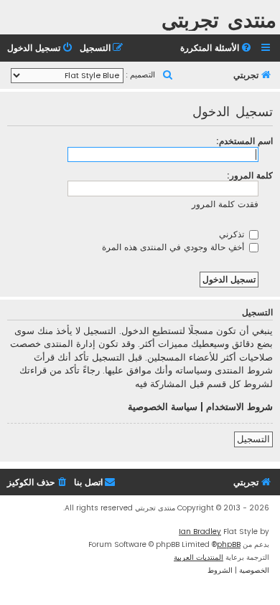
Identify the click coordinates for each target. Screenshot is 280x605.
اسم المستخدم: (244, 141)
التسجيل (253, 439)
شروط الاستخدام (239, 407)
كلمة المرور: (250, 175)
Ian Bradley (200, 531)
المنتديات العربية (198, 557)
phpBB (229, 544)
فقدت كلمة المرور (225, 204)
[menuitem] (216, 48)
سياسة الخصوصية (162, 407)
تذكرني (233, 234)
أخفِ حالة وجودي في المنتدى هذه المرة (174, 247)
